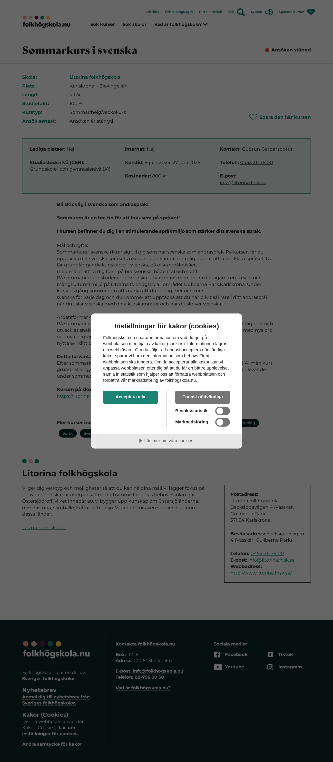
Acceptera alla (130, 396)
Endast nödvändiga (202, 396)
